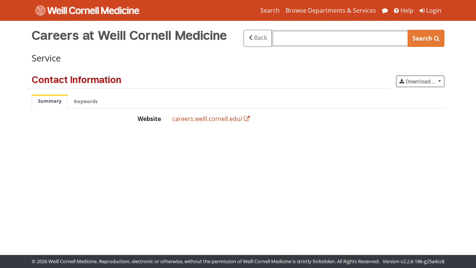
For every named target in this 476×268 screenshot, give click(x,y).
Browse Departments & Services (331, 10)
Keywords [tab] (85, 101)
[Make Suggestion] (385, 10)
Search (270, 10)
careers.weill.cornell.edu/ (207, 119)
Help (406, 10)
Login (433, 10)
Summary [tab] (49, 101)
